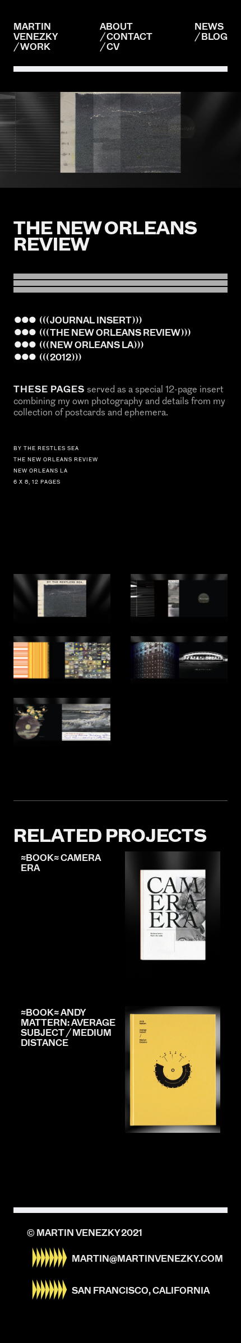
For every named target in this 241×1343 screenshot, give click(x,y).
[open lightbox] (61, 598)
